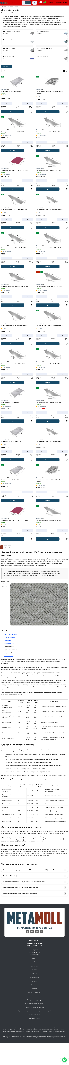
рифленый (7, 640)
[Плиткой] (64, 71)
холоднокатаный (9, 637)
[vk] (32, 931)
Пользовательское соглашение (34, 1007)
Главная (3, 6)
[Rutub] (41, 931)
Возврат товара (34, 977)
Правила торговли (34, 1015)
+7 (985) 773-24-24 (34, 946)
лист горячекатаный (10, 634)
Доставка (34, 969)
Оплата (34, 973)
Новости (34, 988)
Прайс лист (34, 981)
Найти (27, 3)
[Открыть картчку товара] (17, 81)
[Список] (66, 71)
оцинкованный (9, 643)
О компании (34, 985)
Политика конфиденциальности (34, 1003)
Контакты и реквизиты (34, 992)
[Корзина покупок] (44, 3)
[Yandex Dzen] (37, 931)
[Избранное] (40, 3)
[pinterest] (27, 931)
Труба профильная (61, 2)
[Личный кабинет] (34, 3)
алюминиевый (8, 656)
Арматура (50, 2)
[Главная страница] (4, 3)
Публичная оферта (34, 1018)
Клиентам (14, 2)
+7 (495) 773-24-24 (34, 943)
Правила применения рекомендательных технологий (34, 1011)
